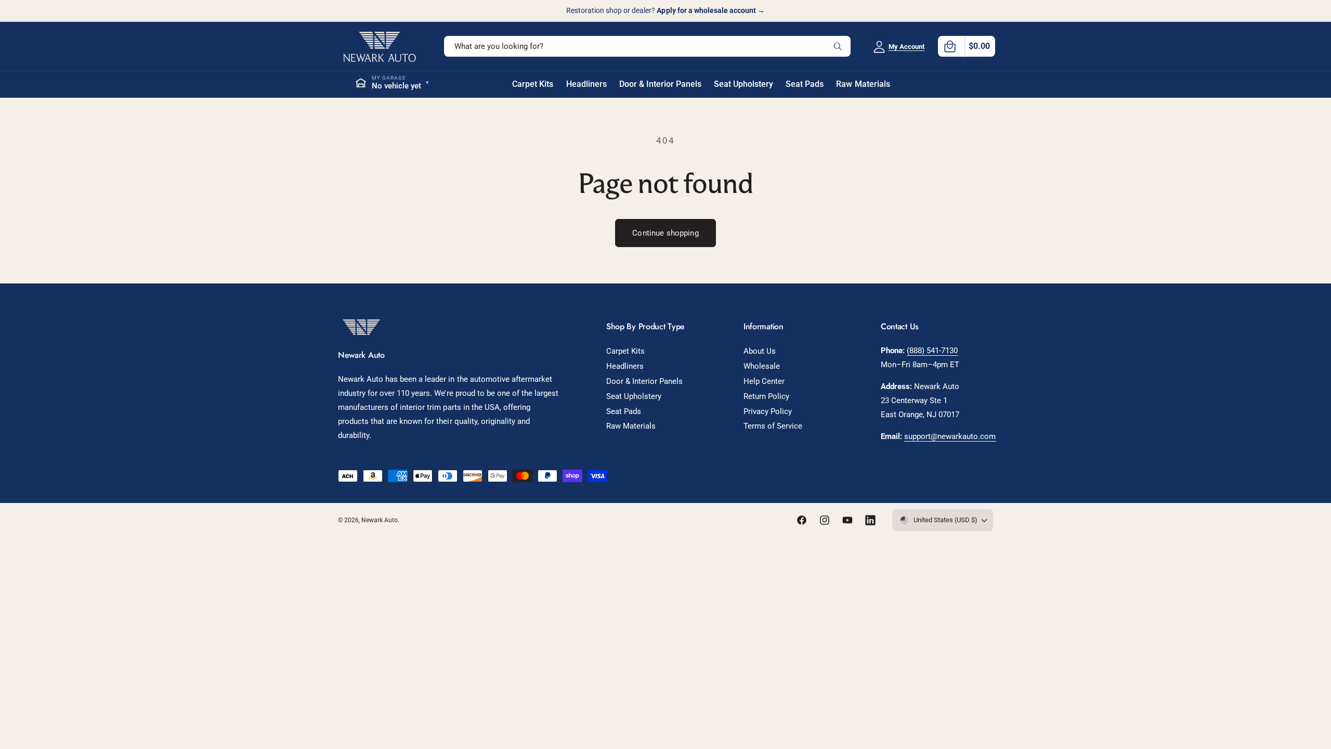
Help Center (764, 381)
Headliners (625, 366)
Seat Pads (623, 411)
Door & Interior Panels (644, 381)
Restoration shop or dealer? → (665, 10)
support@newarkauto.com (950, 436)
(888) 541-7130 (932, 350)
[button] (966, 46)
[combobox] (647, 46)
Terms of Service (772, 426)
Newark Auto (379, 520)
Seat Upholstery (633, 396)
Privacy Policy (767, 411)
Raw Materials (631, 426)
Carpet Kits (625, 351)
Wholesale (761, 366)
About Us (759, 351)
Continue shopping (665, 233)
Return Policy (766, 396)
